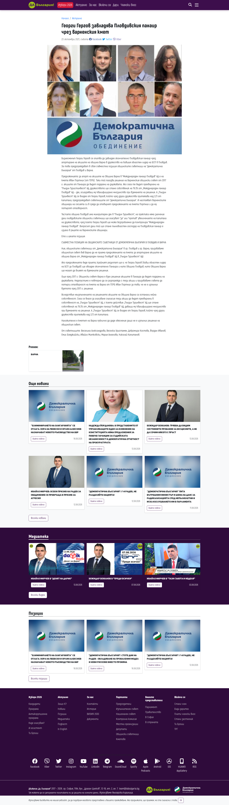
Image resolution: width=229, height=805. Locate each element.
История (91, 709)
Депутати (121, 729)
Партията (121, 697)
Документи (92, 719)
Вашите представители (154, 698)
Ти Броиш (33, 733)
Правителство (153, 712)
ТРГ (176, 729)
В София (149, 717)
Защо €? (62, 704)
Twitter (108, 39)
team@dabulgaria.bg (129, 788)
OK (181, 800)
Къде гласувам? (36, 723)
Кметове (120, 739)
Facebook (97, 39)
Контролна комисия (126, 719)
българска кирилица (122, 792)
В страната (151, 722)
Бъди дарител (181, 709)
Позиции (36, 613)
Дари (116, 5)
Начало (65, 18)
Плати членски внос (184, 714)
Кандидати (34, 704)
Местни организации (127, 724)
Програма (34, 709)
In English (62, 729)
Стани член (180, 704)
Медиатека (39, 536)
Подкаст (62, 724)
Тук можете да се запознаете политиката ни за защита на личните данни (63, 792)
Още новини (39, 383)
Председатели (123, 704)
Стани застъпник (183, 719)
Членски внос (128, 5)
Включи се (105, 5)
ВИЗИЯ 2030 (93, 714)
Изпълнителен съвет (127, 709)
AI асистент (35, 728)
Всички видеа (38, 595)
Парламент (151, 707)
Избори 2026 (65, 5)
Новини (61, 709)
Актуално (81, 5)
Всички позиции (39, 678)
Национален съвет (126, 714)
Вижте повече (38, 439)
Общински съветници (127, 734)
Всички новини (38, 518)
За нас (93, 5)
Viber (118, 39)
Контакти (92, 704)
